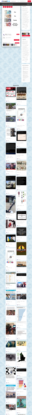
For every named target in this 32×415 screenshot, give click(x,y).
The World (19, 146)
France (21, 125)
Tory (23, 24)
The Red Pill (9, 101)
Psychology (27, 20)
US (24, 27)
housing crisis (19, 126)
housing (23, 125)
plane (25, 18)
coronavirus (24, 13)
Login (29, 1)
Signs (27, 22)
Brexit (23, 10)
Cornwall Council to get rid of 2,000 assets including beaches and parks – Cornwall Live (25, 76)
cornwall (26, 12)
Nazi (7, 411)
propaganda (23, 20)
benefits (18, 325)
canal (7, 111)
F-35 (7, 98)
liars (26, 17)
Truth (23, 26)
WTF (26, 27)
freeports (8, 157)
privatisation (27, 19)
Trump (26, 24)
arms (7, 138)
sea (26, 22)
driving (18, 205)
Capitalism (23, 11)
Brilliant (26, 10)
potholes (8, 123)
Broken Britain (8, 171)
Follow (18, 34)
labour (26, 16)
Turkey (26, 26)
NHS (23, 18)
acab (23, 7)
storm (24, 56)
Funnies (19, 338)
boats (27, 41)
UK (3, 31)
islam (21, 301)
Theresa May (27, 56)
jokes (18, 237)
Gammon (8, 215)
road (23, 205)
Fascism (28, 14)
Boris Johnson (25, 9)
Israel (25, 15)
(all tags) (26, 28)
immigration (23, 15)
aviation (25, 41)
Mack (8, 113)
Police (27, 18)
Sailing (25, 22)
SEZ (12, 157)
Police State (23, 19)
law (25, 17)
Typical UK (8, 336)
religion (26, 21)
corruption (24, 14)
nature (27, 17)
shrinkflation (18, 101)
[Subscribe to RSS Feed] (18, 1)
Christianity (26, 11)
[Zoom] (10, 7)
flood (9, 111)
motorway (21, 205)
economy (18, 125)
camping (18, 364)
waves (25, 27)
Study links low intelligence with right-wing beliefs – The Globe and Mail (25, 72)
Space (23, 23)
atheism (18, 391)
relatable (23, 21)
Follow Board (26, 35)
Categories (13, 1)
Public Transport (8, 285)
